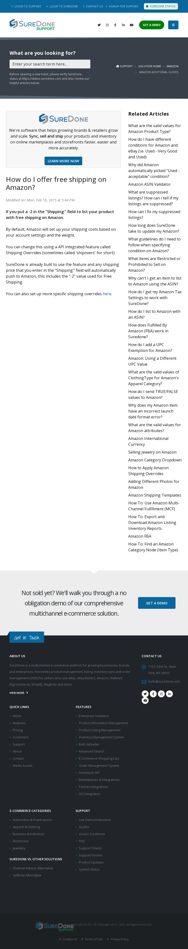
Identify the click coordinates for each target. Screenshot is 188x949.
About (17, 751)
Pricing (18, 730)
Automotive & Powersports (32, 820)
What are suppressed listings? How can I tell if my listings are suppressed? (153, 198)
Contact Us (94, 6)
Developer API (89, 773)
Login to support (27, 6)
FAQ (82, 841)
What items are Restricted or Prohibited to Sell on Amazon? (154, 264)
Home (17, 716)
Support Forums (91, 855)
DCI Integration (89, 794)
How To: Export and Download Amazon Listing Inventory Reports (152, 522)
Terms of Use (93, 939)
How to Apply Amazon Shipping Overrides (148, 470)
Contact (18, 758)
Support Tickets (90, 848)
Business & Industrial (28, 834)
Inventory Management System (101, 737)
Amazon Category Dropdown (155, 460)
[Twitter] (99, 25)
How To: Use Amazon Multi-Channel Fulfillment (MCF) (153, 506)
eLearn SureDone (92, 834)
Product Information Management (103, 723)
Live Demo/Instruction (95, 820)
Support (126, 66)
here (107, 293)
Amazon (172, 66)
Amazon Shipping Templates (154, 495)
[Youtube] (145, 700)
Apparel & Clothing (26, 827)
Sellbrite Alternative (27, 875)
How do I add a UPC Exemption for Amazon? (150, 347)
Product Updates (91, 862)
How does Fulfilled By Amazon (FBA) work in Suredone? (148, 330)
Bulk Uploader (89, 744)
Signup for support (123, 6)
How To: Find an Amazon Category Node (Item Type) (153, 547)
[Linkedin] (123, 25)
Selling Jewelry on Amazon (152, 452)
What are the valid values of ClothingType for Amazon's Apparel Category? (153, 377)
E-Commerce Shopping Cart (99, 758)
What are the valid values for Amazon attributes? (154, 427)
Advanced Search (91, 751)
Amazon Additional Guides (158, 72)
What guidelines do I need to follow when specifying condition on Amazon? (154, 244)
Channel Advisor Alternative (33, 868)
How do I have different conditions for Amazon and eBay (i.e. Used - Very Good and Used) (153, 148)
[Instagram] (107, 25)
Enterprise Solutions (94, 716)
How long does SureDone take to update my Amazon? (153, 228)
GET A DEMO (151, 25)
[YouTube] (131, 25)
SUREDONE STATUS (162, 6)
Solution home (149, 66)
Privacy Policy (119, 939)
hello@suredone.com (164, 681)
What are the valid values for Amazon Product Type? (154, 128)
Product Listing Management (99, 730)
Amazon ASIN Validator (149, 184)
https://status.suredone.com (41, 78)
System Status (89, 869)
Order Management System (99, 766)
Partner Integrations (93, 787)
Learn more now (63, 161)
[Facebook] (115, 25)
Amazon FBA (139, 536)
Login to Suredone (63, 6)
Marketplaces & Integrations (99, 780)
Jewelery (19, 848)
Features (19, 723)
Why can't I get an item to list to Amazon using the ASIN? (154, 281)
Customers (21, 737)
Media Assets (23, 766)
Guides (84, 827)
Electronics (21, 841)
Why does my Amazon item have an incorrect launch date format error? (152, 411)
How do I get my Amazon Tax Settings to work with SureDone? (155, 297)
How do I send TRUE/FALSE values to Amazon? (153, 394)
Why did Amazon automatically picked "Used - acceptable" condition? (154, 170)
